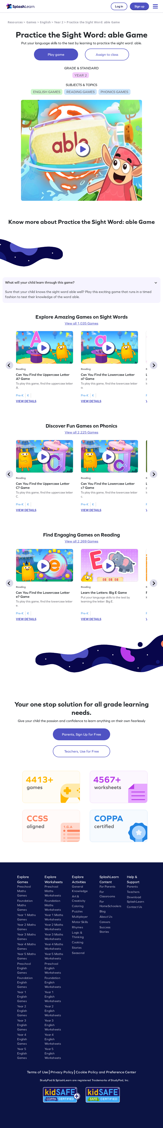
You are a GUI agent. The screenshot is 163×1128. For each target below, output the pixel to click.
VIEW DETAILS (26, 401)
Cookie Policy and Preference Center (106, 1072)
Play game (56, 54)
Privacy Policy (62, 1072)
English (45, 22)
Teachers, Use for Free (81, 751)
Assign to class (107, 54)
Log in (119, 6)
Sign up (139, 6)
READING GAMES (80, 92)
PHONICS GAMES (114, 92)
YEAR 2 (80, 75)
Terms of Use (38, 1072)
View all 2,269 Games (81, 541)
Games (31, 22)
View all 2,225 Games (81, 432)
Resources (15, 22)
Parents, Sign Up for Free (81, 734)
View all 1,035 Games (81, 323)
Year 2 (58, 22)
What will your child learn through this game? (39, 282)
